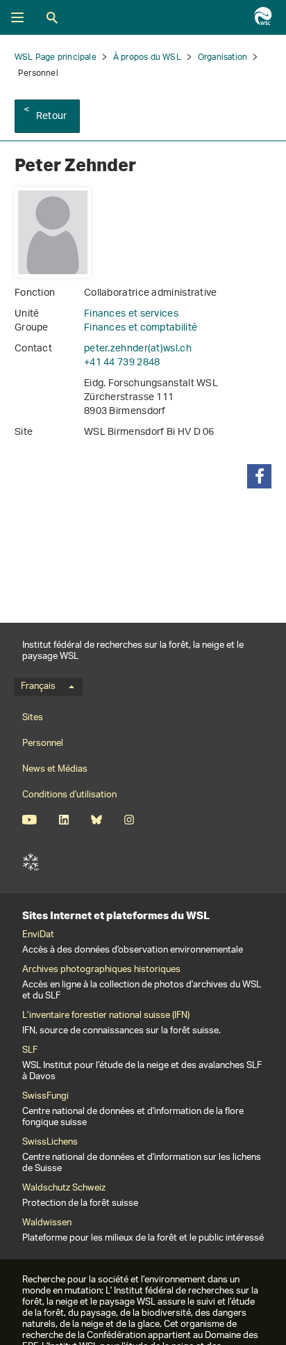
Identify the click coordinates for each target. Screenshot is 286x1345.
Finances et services (131, 314)
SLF (30, 862)
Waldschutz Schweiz (64, 1188)
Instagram (129, 820)
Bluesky (96, 820)
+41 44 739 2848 (122, 363)
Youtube (29, 820)
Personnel (42, 743)
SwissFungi (45, 1096)
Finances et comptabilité (140, 328)
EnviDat (38, 935)
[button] (259, 476)
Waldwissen (47, 1223)
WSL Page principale (55, 57)
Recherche (52, 17)
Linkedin (63, 820)
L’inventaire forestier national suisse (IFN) (106, 1015)
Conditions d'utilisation (69, 795)
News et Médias (54, 769)
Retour (51, 116)
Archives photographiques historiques (101, 970)
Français (38, 687)
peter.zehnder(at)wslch (138, 349)
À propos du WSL (147, 57)
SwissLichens (50, 1142)
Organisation (222, 57)
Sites (32, 718)
